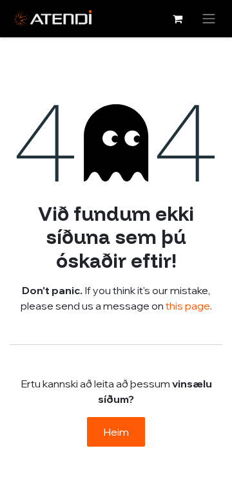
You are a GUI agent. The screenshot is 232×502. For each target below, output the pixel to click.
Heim (116, 431)
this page (188, 305)
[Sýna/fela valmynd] (208, 18)
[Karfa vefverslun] (177, 19)
